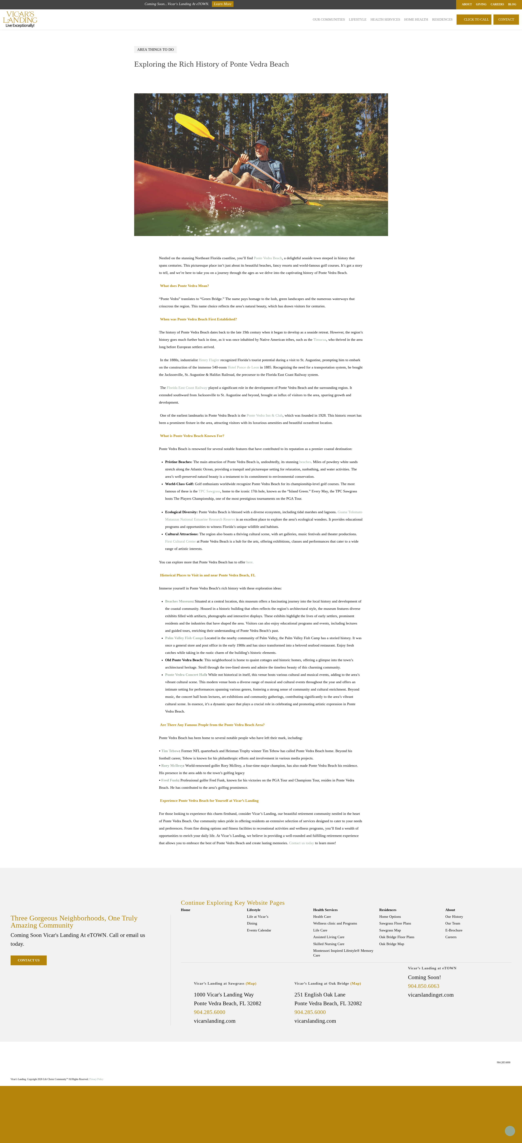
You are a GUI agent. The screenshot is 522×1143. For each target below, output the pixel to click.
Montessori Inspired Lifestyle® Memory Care (343, 953)
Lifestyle (253, 910)
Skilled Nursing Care (328, 944)
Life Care (320, 930)
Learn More (222, 4)
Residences (387, 910)
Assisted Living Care (328, 937)
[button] (29, 960)
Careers (451, 937)
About (450, 910)
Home (185, 910)
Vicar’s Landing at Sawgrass (225, 983)
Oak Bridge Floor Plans (396, 937)
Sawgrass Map (390, 930)
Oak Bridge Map (391, 944)
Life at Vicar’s (257, 917)
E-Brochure (453, 930)
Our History (454, 917)
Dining (252, 923)
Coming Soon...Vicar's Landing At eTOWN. (177, 4)
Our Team (452, 923)
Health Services (325, 910)
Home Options (390, 917)
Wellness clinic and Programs (335, 923)
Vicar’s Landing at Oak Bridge (327, 983)
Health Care (322, 917)
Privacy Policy (96, 1079)
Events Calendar (259, 930)
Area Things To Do (155, 49)
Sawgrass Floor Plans (395, 923)
